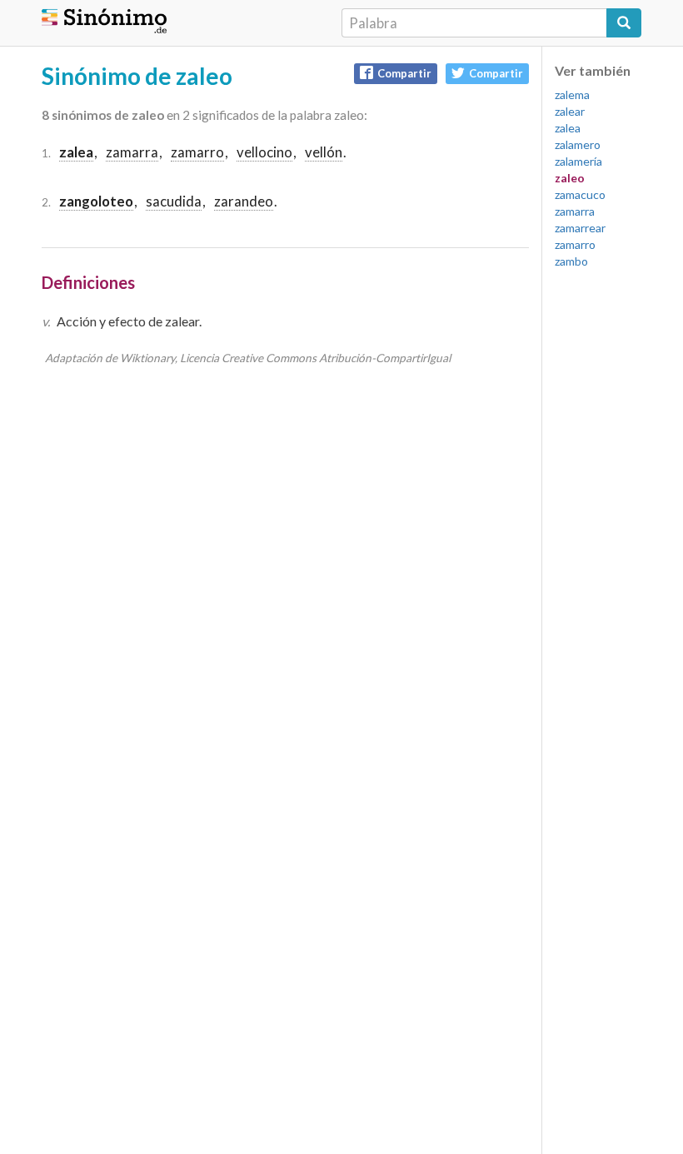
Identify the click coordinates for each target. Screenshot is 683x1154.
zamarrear (580, 228)
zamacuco (580, 194)
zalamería (578, 161)
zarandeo (243, 201)
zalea (568, 128)
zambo (571, 261)
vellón (323, 152)
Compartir (404, 73)
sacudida (174, 201)
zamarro (197, 152)
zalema (572, 94)
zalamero (578, 144)
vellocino (264, 152)
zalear (570, 111)
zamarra (132, 152)
